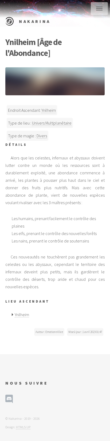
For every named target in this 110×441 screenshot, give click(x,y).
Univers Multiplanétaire (52, 123)
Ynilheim (48, 110)
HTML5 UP (23, 427)
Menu (99, 8)
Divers (42, 135)
